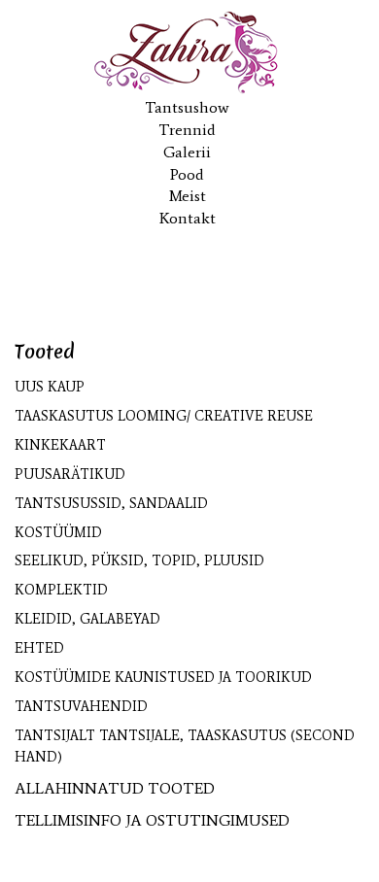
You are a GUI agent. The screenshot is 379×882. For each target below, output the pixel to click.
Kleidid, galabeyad (87, 619)
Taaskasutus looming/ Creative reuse (164, 416)
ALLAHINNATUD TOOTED (115, 788)
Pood (187, 174)
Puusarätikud (70, 474)
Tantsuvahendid (81, 706)
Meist (187, 196)
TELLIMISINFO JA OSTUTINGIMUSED (152, 820)
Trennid (187, 129)
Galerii (187, 152)
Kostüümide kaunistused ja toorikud (163, 677)
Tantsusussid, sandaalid (111, 503)
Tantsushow (187, 107)
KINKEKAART (60, 445)
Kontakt (187, 218)
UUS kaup (50, 387)
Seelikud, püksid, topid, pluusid (139, 561)
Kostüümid (58, 533)
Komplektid (61, 590)
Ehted (39, 648)
